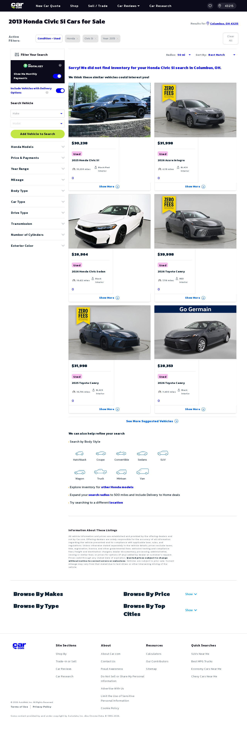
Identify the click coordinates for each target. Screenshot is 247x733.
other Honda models (117, 487)
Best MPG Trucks (202, 661)
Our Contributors (157, 661)
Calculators (154, 654)
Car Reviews (64, 669)
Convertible (121, 460)
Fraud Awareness (112, 669)
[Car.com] (17, 6)
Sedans (142, 460)
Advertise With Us (112, 689)
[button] (210, 6)
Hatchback (79, 460)
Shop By (61, 654)
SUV (163, 460)
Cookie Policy (110, 708)
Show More (106, 187)
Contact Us (108, 661)
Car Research (64, 676)
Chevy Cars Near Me (204, 676)
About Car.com (111, 654)
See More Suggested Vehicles (149, 421)
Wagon (79, 479)
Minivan (121, 479)
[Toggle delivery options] (60, 90)
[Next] (233, 110)
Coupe (100, 460)
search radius (99, 494)
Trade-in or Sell (66, 661)
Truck (100, 479)
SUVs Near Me (200, 654)
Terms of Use (19, 707)
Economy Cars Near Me (206, 669)
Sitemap (151, 669)
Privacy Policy (42, 707)
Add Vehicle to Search (37, 134)
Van (142, 479)
